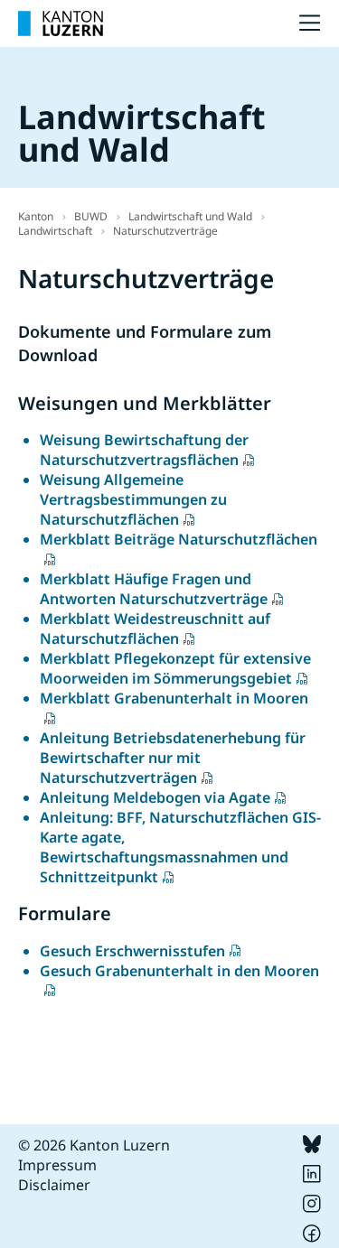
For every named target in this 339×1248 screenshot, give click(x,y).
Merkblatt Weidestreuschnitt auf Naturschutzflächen (155, 628)
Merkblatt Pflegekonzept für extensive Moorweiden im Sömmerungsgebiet (175, 668)
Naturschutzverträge (165, 230)
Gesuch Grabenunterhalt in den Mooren (179, 971)
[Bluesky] (312, 1148)
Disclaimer (54, 1185)
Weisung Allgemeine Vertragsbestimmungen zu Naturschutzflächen (133, 499)
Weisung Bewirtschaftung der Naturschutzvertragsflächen (144, 450)
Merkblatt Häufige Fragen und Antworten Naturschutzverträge (154, 589)
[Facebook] (312, 1237)
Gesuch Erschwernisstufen (132, 951)
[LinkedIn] (312, 1177)
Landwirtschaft (55, 230)
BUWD (91, 216)
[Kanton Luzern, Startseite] (60, 23)
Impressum (57, 1165)
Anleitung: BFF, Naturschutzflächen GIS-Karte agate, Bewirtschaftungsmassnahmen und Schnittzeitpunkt (180, 847)
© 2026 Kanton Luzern (94, 1145)
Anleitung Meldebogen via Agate (155, 797)
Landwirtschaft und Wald (190, 216)
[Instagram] (312, 1207)
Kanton (35, 216)
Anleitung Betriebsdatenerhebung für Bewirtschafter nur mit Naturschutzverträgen (173, 757)
